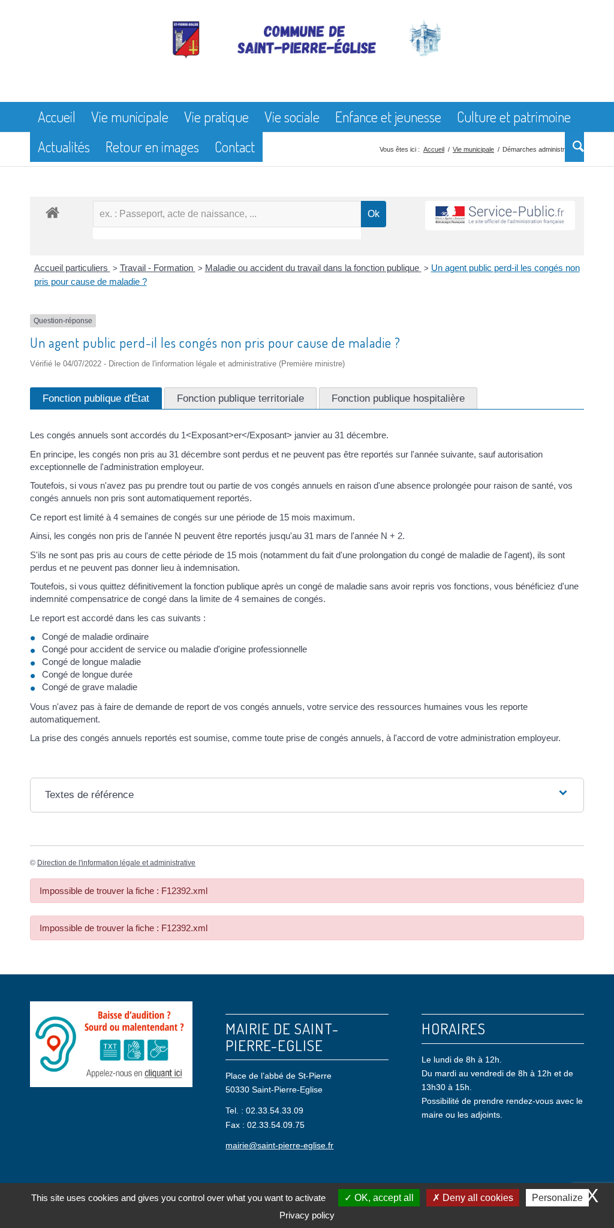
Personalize (557, 1198)
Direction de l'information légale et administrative (116, 863)
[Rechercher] (574, 147)
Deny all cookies (476, 1198)
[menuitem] (56, 117)
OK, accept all (383, 1198)
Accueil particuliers (72, 268)
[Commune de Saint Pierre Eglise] (307, 60)
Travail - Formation (157, 268)
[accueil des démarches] (52, 212)
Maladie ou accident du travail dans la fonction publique (313, 268)
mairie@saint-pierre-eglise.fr (279, 1145)
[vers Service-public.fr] (500, 215)
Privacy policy (307, 1215)
